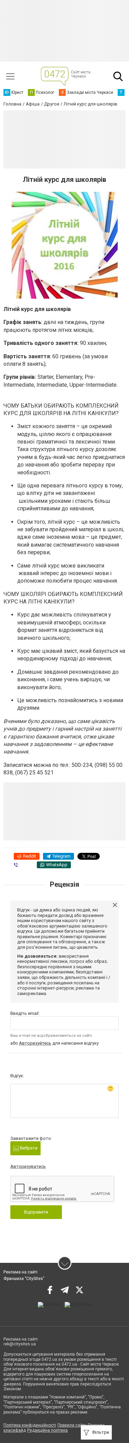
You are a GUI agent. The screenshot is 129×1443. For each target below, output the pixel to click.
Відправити (36, 1212)
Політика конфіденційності (29, 1425)
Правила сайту (71, 1425)
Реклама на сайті (20, 1272)
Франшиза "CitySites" (23, 1278)
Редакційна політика (47, 1430)
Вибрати (28, 1147)
